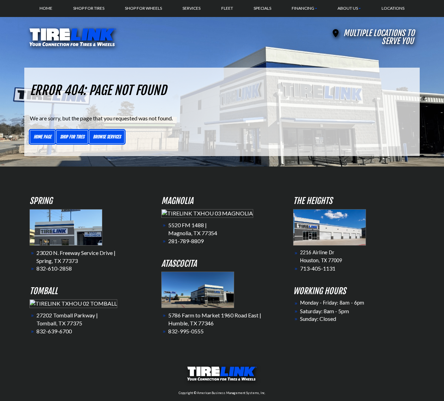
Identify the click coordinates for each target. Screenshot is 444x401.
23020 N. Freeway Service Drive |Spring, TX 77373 (76, 256)
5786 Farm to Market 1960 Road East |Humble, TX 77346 (214, 319)
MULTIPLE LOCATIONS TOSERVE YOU (379, 37)
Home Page (42, 136)
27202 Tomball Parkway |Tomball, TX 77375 (67, 319)
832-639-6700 (54, 331)
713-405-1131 (317, 268)
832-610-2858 (54, 268)
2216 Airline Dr (317, 253)
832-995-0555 (186, 331)
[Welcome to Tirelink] (72, 36)
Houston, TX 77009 (321, 261)
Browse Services (107, 136)
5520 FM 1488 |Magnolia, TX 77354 (192, 229)
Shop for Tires (72, 136)
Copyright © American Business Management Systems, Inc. (222, 393)
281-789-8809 (186, 241)
